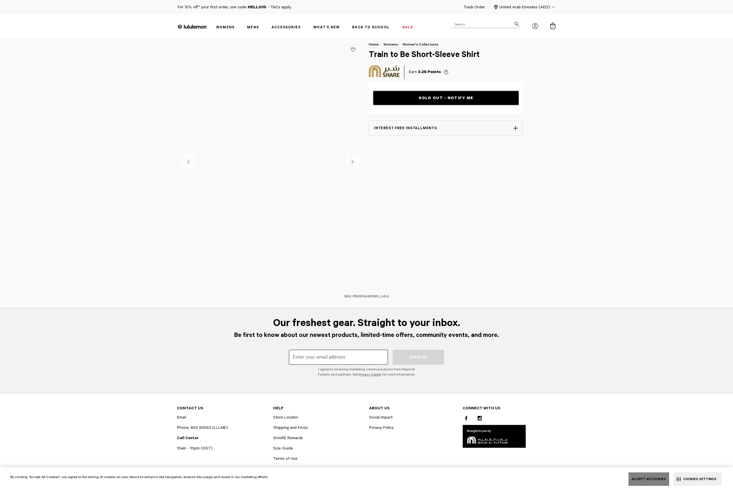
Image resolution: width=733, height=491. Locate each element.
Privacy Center (370, 374)
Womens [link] (225, 27)
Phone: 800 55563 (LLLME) (202, 427)
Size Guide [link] (283, 448)
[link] (494, 436)
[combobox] (485, 24)
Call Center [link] (188, 438)
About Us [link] (379, 408)
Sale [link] (407, 27)
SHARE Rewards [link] (288, 438)
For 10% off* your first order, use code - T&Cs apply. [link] (234, 7)
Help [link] (278, 408)
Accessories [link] (286, 27)
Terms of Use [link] (285, 458)
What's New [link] (326, 27)
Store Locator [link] (285, 417)
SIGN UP (418, 357)
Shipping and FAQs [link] (290, 427)
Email (181, 417)
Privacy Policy (381, 427)
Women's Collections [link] (420, 44)
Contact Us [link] (190, 408)
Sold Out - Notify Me (446, 98)
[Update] (353, 49)
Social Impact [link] (381, 417)
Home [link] (374, 44)
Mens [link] (253, 27)
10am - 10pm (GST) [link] (195, 448)
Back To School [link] (371, 27)
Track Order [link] (474, 7)
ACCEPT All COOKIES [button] (649, 479)
